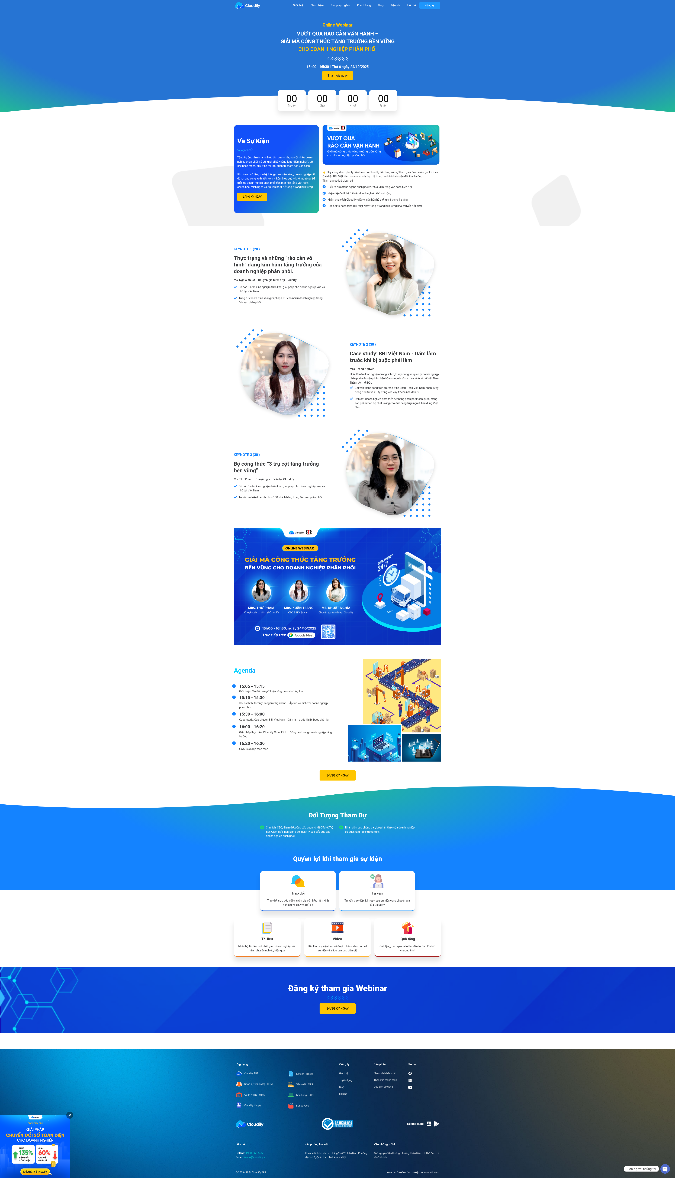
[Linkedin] (423, 1080)
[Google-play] (436, 1124)
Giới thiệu (298, 5)
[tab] (69, 1115)
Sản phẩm (317, 5)
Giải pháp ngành (340, 5)
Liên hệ (411, 5)
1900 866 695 (254, 1153)
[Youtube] (423, 1087)
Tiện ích (395, 5)
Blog (381, 5)
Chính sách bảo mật (385, 1073)
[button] (337, 75)
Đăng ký (429, 5)
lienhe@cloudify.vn (254, 1157)
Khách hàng (364, 5)
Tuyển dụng (345, 1080)
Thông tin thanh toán (385, 1080)
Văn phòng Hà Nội (316, 1144)
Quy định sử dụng (383, 1086)
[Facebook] (423, 1073)
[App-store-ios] (429, 1124)
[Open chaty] (665, 1169)
